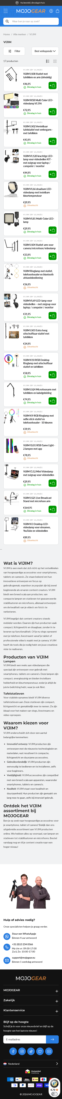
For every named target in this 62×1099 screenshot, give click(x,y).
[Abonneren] (52, 1039)
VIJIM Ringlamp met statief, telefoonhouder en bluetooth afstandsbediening (38, 274)
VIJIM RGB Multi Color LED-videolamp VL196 (38, 102)
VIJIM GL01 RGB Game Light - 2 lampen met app (39, 447)
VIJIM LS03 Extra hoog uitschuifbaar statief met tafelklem (36, 334)
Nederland (13, 1063)
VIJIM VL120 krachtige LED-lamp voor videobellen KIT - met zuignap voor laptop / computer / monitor (38, 161)
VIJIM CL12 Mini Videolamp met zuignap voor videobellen (38, 473)
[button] (6, 11)
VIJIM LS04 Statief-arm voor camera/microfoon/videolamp (39, 246)
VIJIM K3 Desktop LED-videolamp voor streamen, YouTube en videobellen (36, 527)
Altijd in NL (32, 2)
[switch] (54, 1094)
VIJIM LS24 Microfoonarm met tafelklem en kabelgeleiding (39, 391)
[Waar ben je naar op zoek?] (7, 21)
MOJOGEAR (35, 1094)
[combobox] (31, 21)
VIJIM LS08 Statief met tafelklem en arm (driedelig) (37, 75)
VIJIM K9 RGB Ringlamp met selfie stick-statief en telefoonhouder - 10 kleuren (38, 419)
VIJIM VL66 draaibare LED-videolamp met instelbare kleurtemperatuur (37, 192)
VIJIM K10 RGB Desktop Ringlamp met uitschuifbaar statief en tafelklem (38, 363)
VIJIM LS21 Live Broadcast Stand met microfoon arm (37, 499)
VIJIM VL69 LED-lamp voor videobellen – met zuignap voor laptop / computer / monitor (39, 304)
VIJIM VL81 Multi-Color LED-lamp (38, 220)
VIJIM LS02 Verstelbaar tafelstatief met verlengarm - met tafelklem (38, 130)
